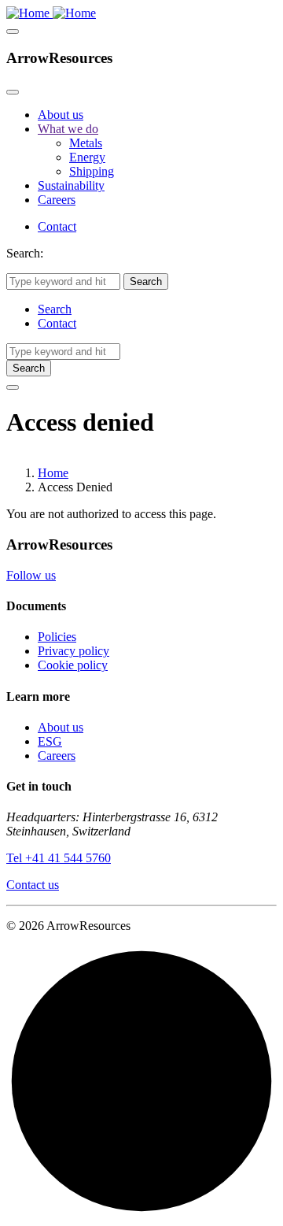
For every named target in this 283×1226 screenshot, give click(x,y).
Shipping (91, 171)
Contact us (32, 884)
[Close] (12, 92)
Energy (87, 157)
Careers (56, 199)
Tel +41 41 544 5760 (58, 858)
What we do (68, 128)
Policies (57, 636)
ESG (50, 741)
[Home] (51, 13)
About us (60, 114)
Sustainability (71, 185)
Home (53, 473)
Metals (85, 143)
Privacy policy (73, 650)
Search (55, 309)
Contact (57, 226)
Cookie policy (73, 665)
